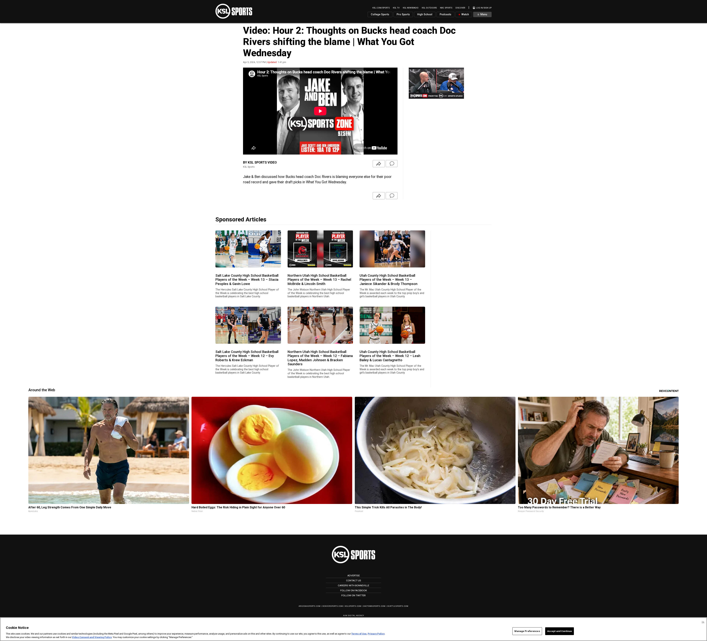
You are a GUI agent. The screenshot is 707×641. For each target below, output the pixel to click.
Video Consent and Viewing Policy (92, 637)
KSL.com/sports (381, 8)
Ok (703, 622)
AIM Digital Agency (353, 615)
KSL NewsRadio (410, 8)
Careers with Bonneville (353, 585)
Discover (460, 8)
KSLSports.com (353, 606)
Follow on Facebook (353, 590)
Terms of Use (359, 633)
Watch (465, 14)
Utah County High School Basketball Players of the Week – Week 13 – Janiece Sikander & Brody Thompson (388, 280)
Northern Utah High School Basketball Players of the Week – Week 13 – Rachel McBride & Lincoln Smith (319, 280)
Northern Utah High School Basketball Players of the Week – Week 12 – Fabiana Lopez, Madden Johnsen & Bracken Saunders (320, 358)
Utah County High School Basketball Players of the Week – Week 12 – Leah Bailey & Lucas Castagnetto (390, 356)
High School (424, 14)
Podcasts (445, 14)
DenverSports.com (332, 606)
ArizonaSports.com (310, 606)
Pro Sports (403, 14)
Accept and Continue (559, 631)
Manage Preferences (527, 631)
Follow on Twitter (353, 595)
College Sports (380, 14)
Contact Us (353, 580)
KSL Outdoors (429, 8)
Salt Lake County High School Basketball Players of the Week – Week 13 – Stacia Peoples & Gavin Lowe (246, 280)
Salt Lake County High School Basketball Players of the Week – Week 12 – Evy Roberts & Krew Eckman (246, 356)
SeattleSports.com (397, 606)
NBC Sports (446, 8)
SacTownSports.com (374, 606)
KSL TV (396, 8)
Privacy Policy (376, 633)
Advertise (353, 575)
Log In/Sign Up (484, 8)
